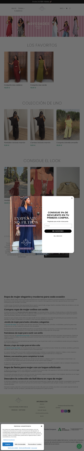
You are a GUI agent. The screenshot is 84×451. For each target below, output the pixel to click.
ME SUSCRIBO (58, 231)
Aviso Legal (34, 448)
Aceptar (7, 444)
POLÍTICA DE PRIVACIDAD (25, 448)
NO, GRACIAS (58, 236)
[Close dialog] (72, 198)
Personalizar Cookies (34, 444)
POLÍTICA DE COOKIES (13, 448)
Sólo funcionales (20, 444)
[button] (41, 426)
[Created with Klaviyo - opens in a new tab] (42, 254)
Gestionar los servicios (9, 439)
